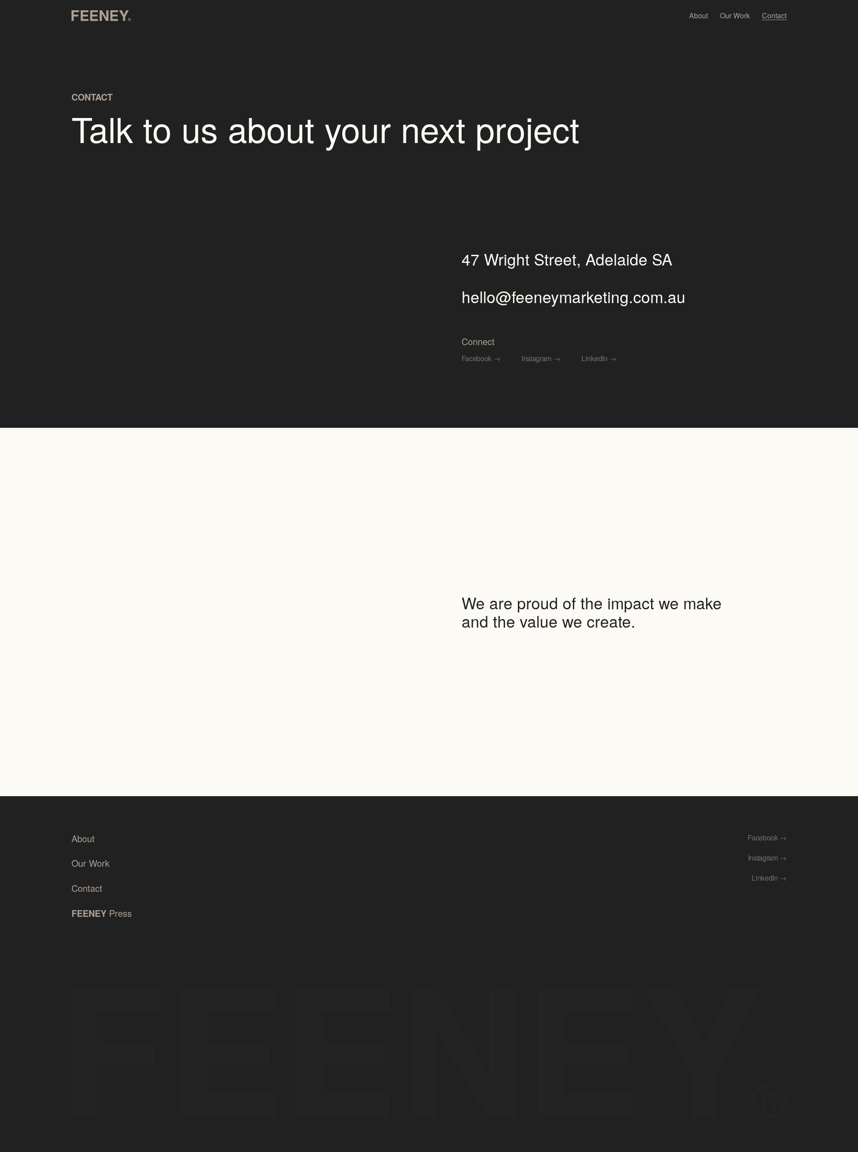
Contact (774, 16)
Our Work (735, 16)
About (698, 16)
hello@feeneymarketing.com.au (574, 296)
